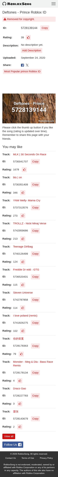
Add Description (31, 50)
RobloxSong (23, 454)
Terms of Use (28, 458)
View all (8, 436)
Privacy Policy (46, 458)
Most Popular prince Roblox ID (22, 71)
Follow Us (10, 444)
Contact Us (10, 458)
